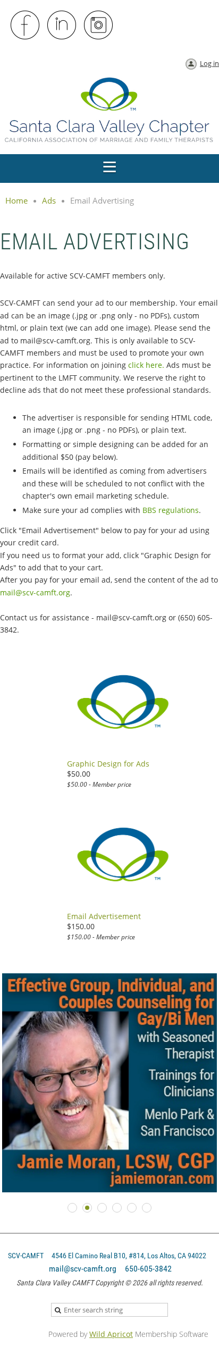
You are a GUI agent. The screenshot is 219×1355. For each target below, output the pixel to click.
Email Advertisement (104, 916)
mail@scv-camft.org (35, 592)
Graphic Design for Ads (108, 764)
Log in (209, 63)
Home (16, 200)
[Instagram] (99, 25)
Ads (49, 200)
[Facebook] (25, 25)
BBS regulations (170, 510)
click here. (146, 365)
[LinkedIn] (62, 25)
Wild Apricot (111, 1334)
